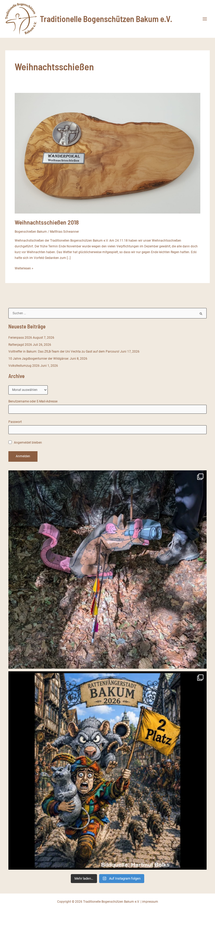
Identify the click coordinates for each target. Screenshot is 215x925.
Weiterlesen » (24, 268)
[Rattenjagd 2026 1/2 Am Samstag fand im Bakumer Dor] (107, 770)
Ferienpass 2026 (20, 337)
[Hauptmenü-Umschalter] (205, 19)
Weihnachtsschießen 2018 (47, 222)
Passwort (15, 422)
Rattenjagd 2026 (20, 345)
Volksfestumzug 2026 (24, 366)
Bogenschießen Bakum (31, 231)
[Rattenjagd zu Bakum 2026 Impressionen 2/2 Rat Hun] (107, 569)
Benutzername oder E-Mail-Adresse (32, 401)
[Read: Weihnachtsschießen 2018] (108, 153)
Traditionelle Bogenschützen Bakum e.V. (106, 19)
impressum (150, 901)
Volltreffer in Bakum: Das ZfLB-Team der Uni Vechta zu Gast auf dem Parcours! (63, 351)
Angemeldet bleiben (27, 442)
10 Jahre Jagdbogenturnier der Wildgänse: (38, 358)
